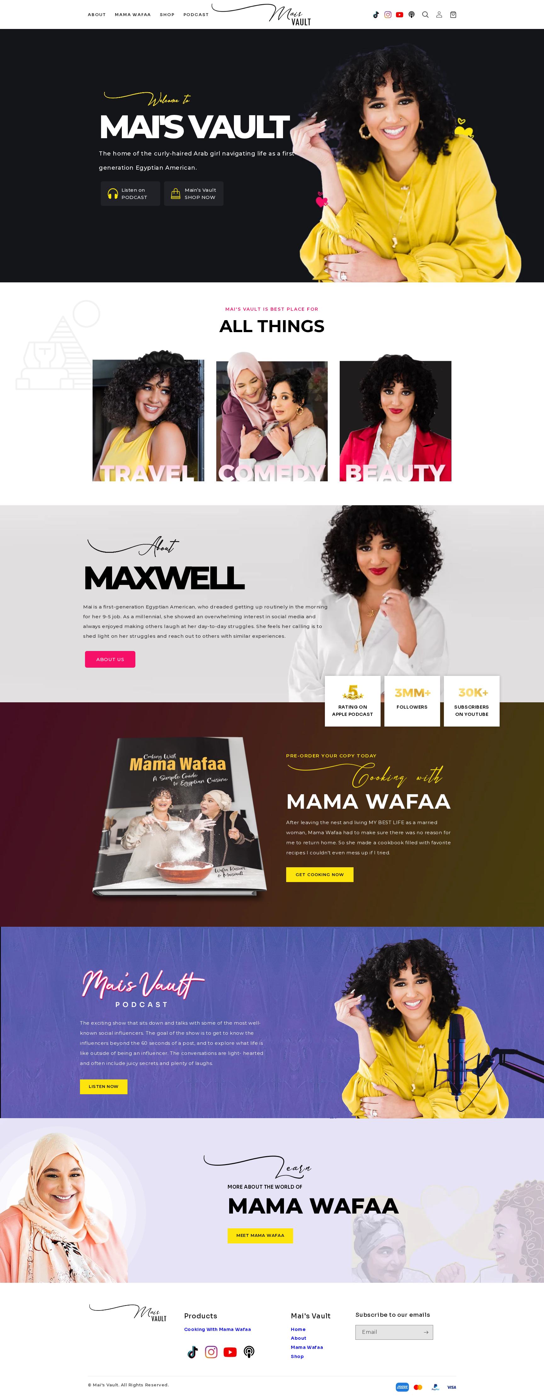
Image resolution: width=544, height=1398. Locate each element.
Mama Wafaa (307, 1347)
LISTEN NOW (104, 1086)
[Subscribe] (426, 1332)
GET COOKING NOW (320, 874)
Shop (297, 1356)
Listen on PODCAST (135, 193)
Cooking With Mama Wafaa (217, 1329)
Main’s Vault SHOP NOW (200, 193)
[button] (425, 14)
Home (298, 1329)
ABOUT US (110, 659)
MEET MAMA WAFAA (260, 1235)
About (298, 1338)
